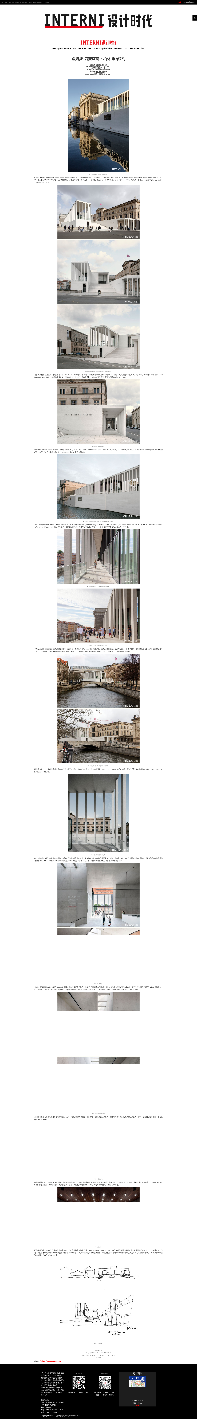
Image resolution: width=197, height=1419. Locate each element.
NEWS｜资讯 (57, 48)
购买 (137, 1405)
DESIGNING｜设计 (121, 48)
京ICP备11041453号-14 (72, 1416)
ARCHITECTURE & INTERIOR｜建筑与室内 (95, 48)
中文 (179, 2)
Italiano (193, 2)
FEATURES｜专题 (137, 48)
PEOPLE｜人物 (70, 48)
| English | (185, 2)
